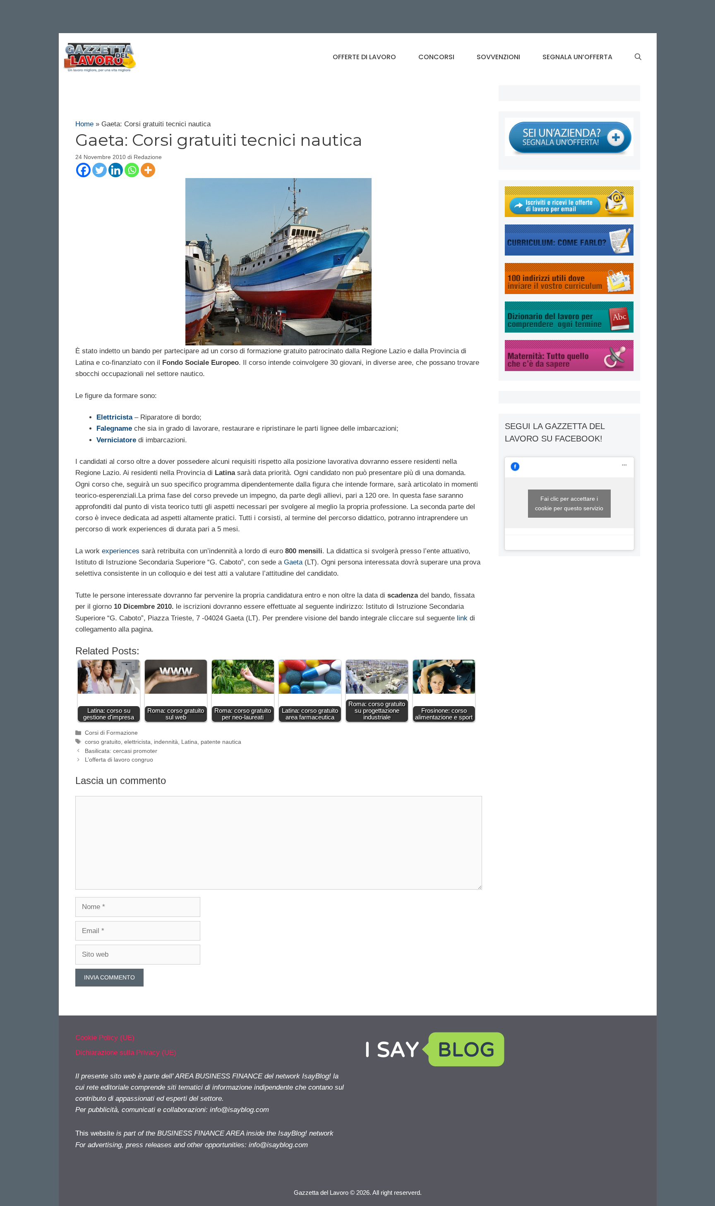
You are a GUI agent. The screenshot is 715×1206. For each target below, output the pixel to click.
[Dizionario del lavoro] (569, 330)
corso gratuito (103, 741)
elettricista (137, 741)
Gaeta (293, 562)
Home (84, 124)
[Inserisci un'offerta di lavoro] (569, 154)
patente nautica (221, 741)
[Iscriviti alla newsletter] (569, 215)
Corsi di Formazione (111, 732)
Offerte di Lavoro (364, 57)
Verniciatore (116, 440)
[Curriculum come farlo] (569, 253)
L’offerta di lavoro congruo (119, 759)
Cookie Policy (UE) (104, 1038)
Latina (189, 741)
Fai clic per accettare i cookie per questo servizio (569, 503)
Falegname (114, 428)
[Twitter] (99, 170)
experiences (120, 551)
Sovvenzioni (498, 57)
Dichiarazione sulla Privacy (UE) (125, 1052)
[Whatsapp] (132, 170)
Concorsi (436, 57)
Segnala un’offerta (577, 57)
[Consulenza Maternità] (569, 369)
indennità (166, 741)
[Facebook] (83, 170)
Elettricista (114, 417)
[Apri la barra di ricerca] (638, 57)
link (462, 618)
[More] (148, 170)
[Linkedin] (115, 170)
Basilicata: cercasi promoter (121, 751)
